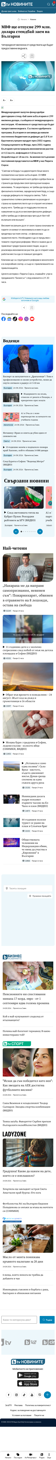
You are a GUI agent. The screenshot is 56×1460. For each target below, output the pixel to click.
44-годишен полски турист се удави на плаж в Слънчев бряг (34, 823)
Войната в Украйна (26, 11)
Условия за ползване (21, 1415)
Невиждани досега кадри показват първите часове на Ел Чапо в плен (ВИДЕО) (35, 801)
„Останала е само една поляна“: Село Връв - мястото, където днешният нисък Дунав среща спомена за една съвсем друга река (34, 772)
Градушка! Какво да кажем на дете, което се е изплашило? (27, 1173)
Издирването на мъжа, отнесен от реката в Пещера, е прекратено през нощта (36, 397)
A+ (11, 100)
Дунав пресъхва (8, 11)
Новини (33, 19)
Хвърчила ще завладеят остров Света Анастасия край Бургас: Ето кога (25, 1190)
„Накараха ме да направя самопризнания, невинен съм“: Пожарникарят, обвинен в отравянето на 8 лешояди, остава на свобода (28, 595)
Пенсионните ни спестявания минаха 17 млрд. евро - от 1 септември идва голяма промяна (26, 998)
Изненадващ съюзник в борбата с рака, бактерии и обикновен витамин (26, 1291)
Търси (49, 1320)
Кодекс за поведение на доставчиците (28, 1410)
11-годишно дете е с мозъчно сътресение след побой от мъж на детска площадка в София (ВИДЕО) (28, 650)
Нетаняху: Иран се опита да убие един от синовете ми (25, 434)
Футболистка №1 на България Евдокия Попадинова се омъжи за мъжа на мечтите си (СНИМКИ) (28, 1207)
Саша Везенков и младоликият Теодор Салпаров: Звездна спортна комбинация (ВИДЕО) (26, 1106)
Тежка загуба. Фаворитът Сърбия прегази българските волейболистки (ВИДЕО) (27, 1123)
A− (4, 100)
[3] (53, 4)
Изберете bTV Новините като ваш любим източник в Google (30, 299)
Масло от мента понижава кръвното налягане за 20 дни (23, 1259)
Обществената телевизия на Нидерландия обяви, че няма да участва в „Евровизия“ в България (34, 847)
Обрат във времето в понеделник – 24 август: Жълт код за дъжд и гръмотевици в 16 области (27, 698)
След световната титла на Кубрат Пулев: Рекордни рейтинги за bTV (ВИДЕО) (21, 516)
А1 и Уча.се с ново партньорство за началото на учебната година (36, 416)
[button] (16, 531)
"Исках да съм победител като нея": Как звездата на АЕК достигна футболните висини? (28, 1085)
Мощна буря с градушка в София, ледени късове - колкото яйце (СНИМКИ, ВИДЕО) (24, 745)
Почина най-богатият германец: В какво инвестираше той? (26, 1032)
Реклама (18, 1405)
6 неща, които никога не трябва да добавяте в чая (23, 1276)
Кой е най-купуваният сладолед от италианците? (23, 1018)
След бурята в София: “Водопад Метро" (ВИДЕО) (23, 463)
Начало (24, 19)
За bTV (8, 1405)
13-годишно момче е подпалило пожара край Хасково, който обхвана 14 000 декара (25, 449)
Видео (40, 11)
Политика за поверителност (38, 1405)
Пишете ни (39, 1415)
